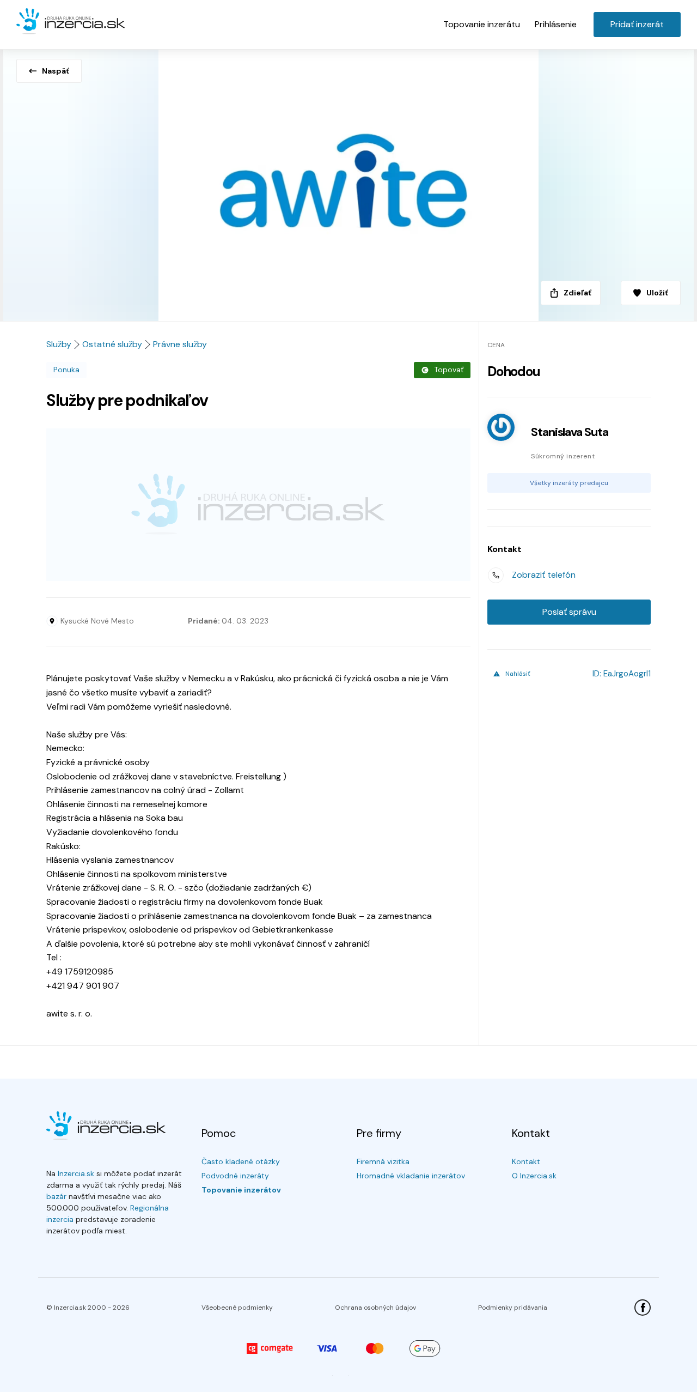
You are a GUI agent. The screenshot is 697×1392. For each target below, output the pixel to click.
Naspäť (55, 71)
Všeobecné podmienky (237, 1307)
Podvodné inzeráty (235, 1176)
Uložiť (657, 293)
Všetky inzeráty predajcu (569, 483)
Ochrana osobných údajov (375, 1307)
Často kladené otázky (240, 1161)
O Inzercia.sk (534, 1176)
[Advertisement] (258, 504)
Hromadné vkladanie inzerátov (411, 1176)
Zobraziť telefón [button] (544, 574)
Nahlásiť (517, 673)
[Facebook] (642, 1307)
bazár (56, 1196)
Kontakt (526, 1161)
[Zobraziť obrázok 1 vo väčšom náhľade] (348, 182)
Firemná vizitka (383, 1161)
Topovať (448, 369)
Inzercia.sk (76, 1173)
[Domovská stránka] (70, 21)
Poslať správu (569, 612)
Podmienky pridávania (512, 1307)
